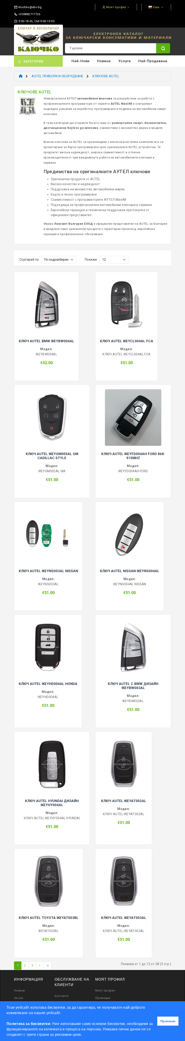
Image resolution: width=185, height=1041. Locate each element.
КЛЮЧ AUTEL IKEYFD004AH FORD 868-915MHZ (133, 456)
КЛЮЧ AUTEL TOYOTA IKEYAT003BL (49, 918)
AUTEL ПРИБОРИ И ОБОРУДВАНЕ (57, 76)
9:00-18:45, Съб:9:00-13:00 (36, 21)
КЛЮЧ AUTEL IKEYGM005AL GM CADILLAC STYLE (52, 456)
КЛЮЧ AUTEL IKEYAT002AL (123, 801)
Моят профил (105, 990)
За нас (18, 998)
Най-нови (81, 61)
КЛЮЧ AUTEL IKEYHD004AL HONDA (48, 684)
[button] (83, 1035)
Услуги (124, 61)
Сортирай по (29, 259)
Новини (104, 61)
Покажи (91, 259)
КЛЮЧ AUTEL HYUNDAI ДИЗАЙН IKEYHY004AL (52, 803)
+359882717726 (29, 14)
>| (47, 965)
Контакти (61, 996)
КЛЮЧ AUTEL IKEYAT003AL (123, 918)
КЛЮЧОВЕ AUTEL (105, 76)
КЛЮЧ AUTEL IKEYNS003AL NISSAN (48, 571)
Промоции (102, 998)
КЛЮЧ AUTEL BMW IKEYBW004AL (46, 341)
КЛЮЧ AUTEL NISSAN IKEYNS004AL (129, 571)
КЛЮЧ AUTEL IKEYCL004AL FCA (126, 341)
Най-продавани (152, 61)
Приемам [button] (168, 1021)
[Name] (163, 48)
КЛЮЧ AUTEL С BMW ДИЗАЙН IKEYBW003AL (133, 686)
